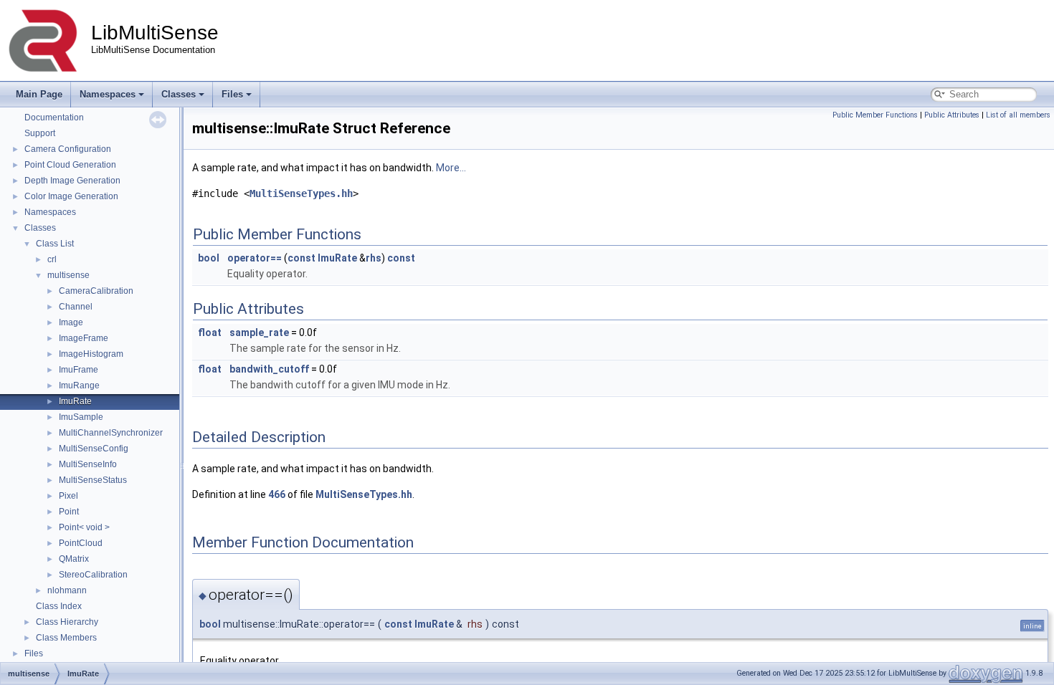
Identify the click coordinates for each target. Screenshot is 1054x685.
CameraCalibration (96, 291)
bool (208, 258)
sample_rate (259, 332)
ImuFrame (78, 370)
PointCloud (81, 543)
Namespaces (108, 94)
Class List (55, 244)
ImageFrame (83, 338)
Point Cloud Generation (70, 165)
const (301, 258)
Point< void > (84, 527)
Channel (75, 307)
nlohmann (67, 590)
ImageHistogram (91, 354)
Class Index (59, 606)
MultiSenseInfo (88, 464)
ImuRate (75, 401)
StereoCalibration (93, 575)
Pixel (68, 496)
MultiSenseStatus (93, 480)
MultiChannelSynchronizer (111, 433)
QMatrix (74, 559)
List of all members (1018, 115)
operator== (254, 258)
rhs (373, 258)
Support (39, 133)
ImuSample (81, 417)
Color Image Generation (71, 196)
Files (232, 94)
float (210, 332)
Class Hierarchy (67, 622)
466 (276, 494)
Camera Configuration (67, 149)
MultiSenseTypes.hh (301, 193)
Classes (178, 94)
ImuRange (79, 385)
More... (451, 167)
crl (52, 259)
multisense (68, 275)
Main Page (39, 94)
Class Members (66, 638)
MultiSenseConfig (93, 449)
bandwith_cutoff (269, 369)
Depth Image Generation (72, 181)
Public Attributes (951, 115)
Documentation (54, 117)
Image (71, 322)
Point (69, 512)
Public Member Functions (875, 115)
